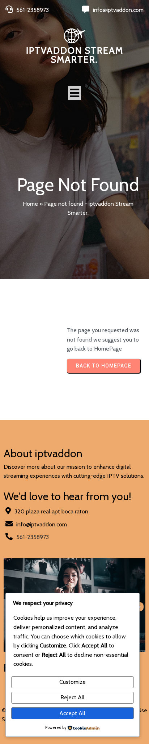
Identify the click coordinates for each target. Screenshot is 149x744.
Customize (72, 681)
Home (30, 203)
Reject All (72, 697)
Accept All (72, 713)
